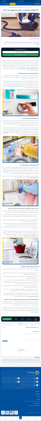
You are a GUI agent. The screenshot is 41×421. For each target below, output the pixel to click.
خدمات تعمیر (38, 391)
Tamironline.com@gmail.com (33, 405)
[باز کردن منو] (2, 4)
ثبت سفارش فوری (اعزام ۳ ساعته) (20, 54)
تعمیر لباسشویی (20, 323)
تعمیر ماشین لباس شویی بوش (33, 296)
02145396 (35, 403)
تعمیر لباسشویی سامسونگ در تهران (30, 235)
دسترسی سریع (37, 394)
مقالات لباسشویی (25, 7)
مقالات (29, 7)
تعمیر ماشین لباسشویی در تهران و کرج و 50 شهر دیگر (29, 68)
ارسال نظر (4, 340)
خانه (31, 7)
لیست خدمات (37, 1)
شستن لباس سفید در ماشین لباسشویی (14, 86)
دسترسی (38, 396)
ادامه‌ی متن (21, 365)
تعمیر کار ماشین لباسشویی (34, 177)
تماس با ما (38, 399)
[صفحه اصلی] (37, 4)
